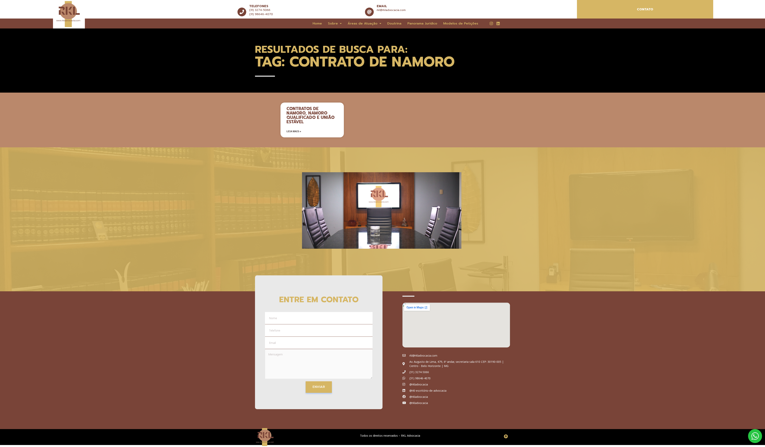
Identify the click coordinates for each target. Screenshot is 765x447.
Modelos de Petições (460, 23)
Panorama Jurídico (422, 23)
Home (317, 23)
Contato (645, 9)
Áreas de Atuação (363, 23)
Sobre (333, 23)
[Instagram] (491, 23)
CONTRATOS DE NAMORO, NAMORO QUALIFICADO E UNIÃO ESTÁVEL (310, 115)
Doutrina (394, 23)
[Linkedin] (498, 23)
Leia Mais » (293, 131)
